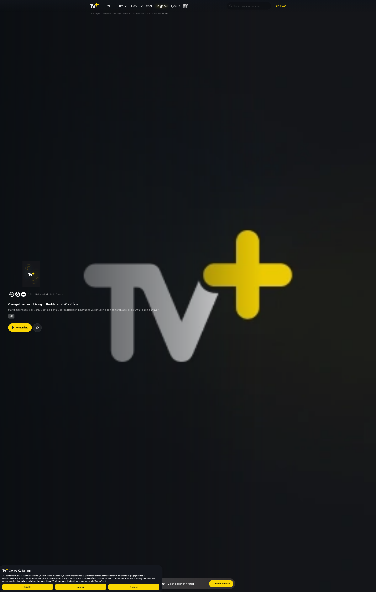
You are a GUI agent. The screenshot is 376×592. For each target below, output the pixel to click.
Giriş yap (280, 6)
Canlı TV (137, 6)
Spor (149, 6)
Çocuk (175, 6)
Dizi (107, 6)
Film (120, 6)
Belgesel (162, 6)
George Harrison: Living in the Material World (136, 13)
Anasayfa (95, 13)
